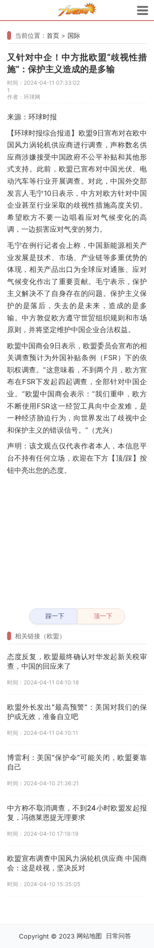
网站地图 (89, 936)
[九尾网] (77, 10)
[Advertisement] (77, 538)
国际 (74, 35)
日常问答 (118, 936)
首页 (53, 35)
